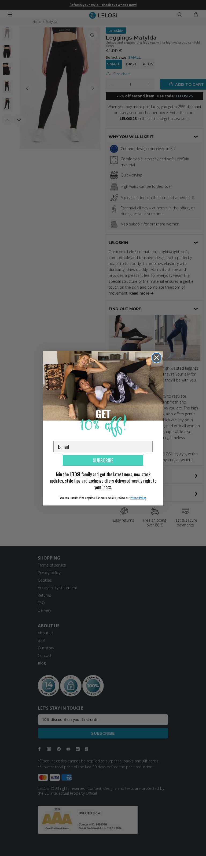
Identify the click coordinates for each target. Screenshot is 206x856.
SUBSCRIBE (103, 460)
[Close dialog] (156, 357)
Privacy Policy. (138, 498)
